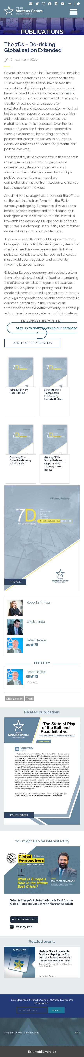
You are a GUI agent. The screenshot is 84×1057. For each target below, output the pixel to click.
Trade (29, 698)
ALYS (77, 1032)
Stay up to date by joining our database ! (46, 330)
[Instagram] (43, 3)
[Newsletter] (30, 3)
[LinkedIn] (56, 3)
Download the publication (32, 342)
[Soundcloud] (69, 3)
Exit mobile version (42, 1051)
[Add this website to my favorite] (78, 3)
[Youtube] (62, 3)
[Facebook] (49, 3)
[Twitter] (37, 3)
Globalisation (14, 698)
